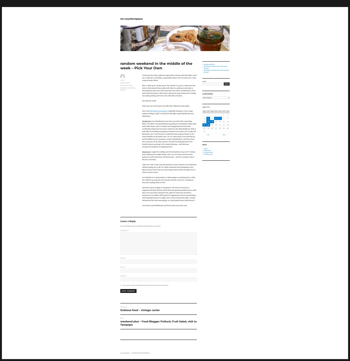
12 (212, 121)
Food (121, 85)
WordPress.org (208, 154)
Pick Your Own (128, 85)
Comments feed (208, 152)
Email (123, 267)
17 (204, 125)
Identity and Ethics (209, 64)
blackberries (124, 88)
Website (123, 276)
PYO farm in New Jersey (158, 111)
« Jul (208, 135)
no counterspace (131, 18)
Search (204, 81)
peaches (122, 90)
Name (123, 258)
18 (208, 125)
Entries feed (207, 150)
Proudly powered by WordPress (141, 353)
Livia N (122, 80)
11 (208, 121)
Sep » (224, 135)
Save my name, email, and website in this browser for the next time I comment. (146, 285)
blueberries (131, 88)
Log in (205, 148)
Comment (124, 230)
